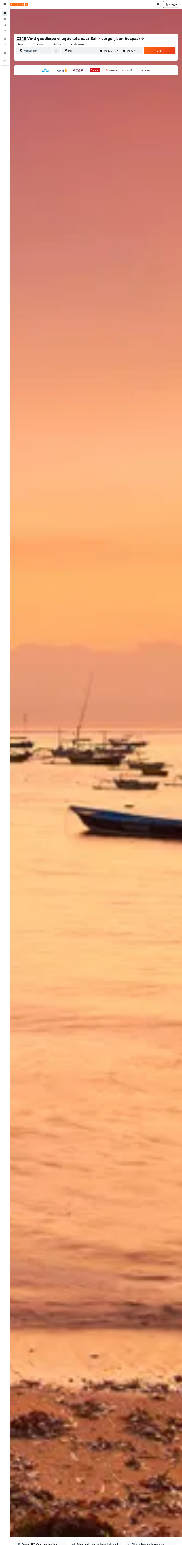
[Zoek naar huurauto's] (5, 25)
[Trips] (5, 53)
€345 (21, 38)
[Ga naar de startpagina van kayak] (19, 4)
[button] (5, 4)
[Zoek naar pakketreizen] (5, 31)
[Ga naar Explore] (5, 39)
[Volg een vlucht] (5, 45)
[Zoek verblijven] (5, 19)
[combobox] (22, 43)
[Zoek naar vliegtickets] (5, 13)
